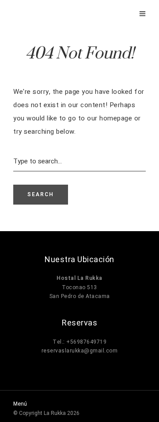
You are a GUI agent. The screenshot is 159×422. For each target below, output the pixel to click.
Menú (20, 404)
